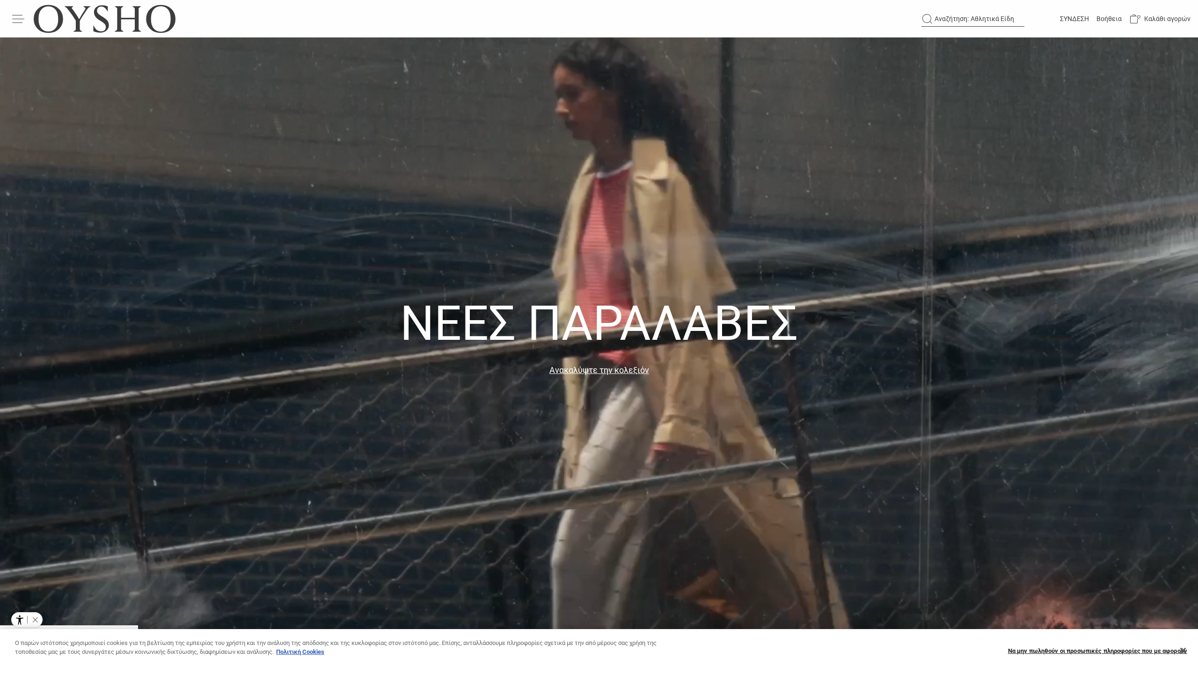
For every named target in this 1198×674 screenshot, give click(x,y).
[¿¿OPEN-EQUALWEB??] (27, 619)
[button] (1160, 19)
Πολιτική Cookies (300, 651)
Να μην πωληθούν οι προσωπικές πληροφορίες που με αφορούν (1097, 650)
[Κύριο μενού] (18, 18)
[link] (1073, 19)
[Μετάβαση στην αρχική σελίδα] (104, 18)
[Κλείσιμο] (1183, 650)
